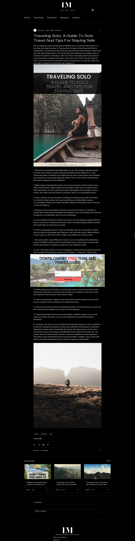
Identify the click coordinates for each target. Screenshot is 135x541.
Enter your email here (61, 269)
